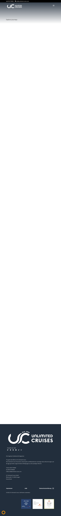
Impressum (9, 488)
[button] (3, 512)
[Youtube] (16, 450)
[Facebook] (10, 450)
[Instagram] (21, 450)
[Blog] (7, 450)
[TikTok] (18, 450)
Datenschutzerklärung (45, 488)
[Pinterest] (13, 450)
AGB (26, 488)
